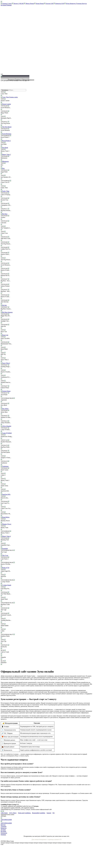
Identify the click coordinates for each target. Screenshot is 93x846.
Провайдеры (4, 90)
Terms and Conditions (24, 813)
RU (54, 813)
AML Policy (4, 813)
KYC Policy (13, 813)
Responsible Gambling (38, 813)
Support (49, 813)
